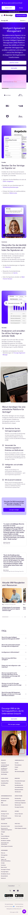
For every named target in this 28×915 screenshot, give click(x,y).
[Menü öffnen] (2, 16)
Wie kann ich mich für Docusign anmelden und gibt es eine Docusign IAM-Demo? (11, 685)
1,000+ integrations (8, 181)
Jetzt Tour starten (14, 62)
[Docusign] (8, 15)
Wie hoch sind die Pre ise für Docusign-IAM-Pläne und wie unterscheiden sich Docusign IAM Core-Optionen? (11, 675)
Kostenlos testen (21, 15)
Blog (3, 604)
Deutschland (11, 886)
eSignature (8, 267)
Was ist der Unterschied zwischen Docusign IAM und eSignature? (11, 645)
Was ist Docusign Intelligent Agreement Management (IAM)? (11, 638)
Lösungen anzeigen (14, 510)
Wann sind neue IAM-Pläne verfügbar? (9, 659)
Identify (15, 273)
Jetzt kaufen (14, 68)
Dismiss (21, 8)
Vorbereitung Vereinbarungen (10, 187)
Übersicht (22, 20)
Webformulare (13, 193)
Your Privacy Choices (8, 906)
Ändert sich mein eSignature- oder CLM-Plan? (11, 666)
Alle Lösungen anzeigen (14, 724)
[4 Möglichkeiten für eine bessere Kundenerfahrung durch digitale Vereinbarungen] (12, 595)
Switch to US (8, 8)
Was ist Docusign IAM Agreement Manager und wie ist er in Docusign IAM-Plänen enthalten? (11, 694)
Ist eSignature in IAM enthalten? (10, 652)
